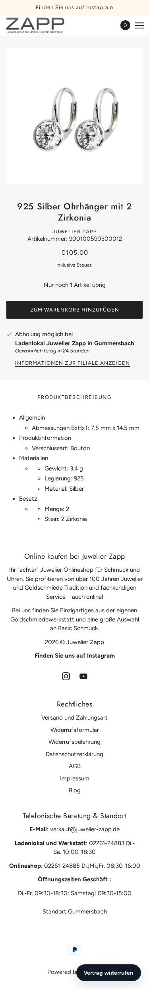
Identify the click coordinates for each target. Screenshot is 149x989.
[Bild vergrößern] (74, 116)
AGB (75, 766)
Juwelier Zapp (74, 231)
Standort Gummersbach (75, 911)
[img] (66, 676)
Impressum (74, 778)
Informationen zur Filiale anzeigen (72, 363)
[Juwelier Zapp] (42, 25)
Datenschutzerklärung (74, 754)
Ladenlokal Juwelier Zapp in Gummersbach (74, 343)
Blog (75, 790)
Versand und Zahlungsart (74, 717)
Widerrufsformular (74, 730)
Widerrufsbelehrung (74, 741)
